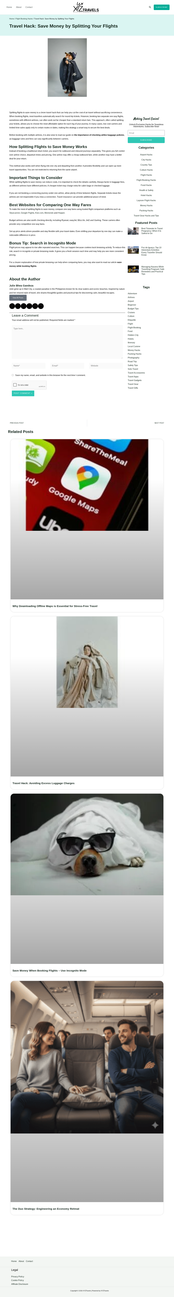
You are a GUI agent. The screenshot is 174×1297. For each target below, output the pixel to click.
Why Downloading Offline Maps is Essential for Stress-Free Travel (54, 606)
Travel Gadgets (135, 380)
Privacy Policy (17, 1277)
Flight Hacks (146, 175)
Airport (131, 301)
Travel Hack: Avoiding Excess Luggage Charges (43, 783)
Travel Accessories (136, 373)
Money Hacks (146, 205)
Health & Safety (146, 190)
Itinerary (131, 342)
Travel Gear (133, 384)
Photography (133, 358)
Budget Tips (133, 309)
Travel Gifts (133, 388)
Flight (130, 324)
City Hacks (146, 160)
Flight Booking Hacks (24, 19)
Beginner (132, 305)
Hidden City (133, 335)
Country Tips (146, 165)
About (18, 7)
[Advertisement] (39, 103)
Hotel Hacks (146, 195)
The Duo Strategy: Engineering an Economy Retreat (45, 1208)
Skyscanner (14, 213)
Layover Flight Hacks (146, 200)
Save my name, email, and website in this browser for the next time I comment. (50, 375)
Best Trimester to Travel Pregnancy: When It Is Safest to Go (152, 230)
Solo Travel (133, 369)
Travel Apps (133, 377)
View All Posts (18, 298)
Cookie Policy (17, 1280)
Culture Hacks (146, 170)
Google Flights (27, 213)
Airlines (131, 297)
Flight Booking (134, 328)
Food (130, 331)
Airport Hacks (146, 155)
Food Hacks (146, 185)
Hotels (131, 339)
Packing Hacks (146, 210)
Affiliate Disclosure (19, 1284)
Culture (131, 316)
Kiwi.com (39, 213)
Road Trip (132, 361)
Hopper (61, 213)
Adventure (132, 293)
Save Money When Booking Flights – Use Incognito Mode (49, 970)
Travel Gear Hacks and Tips (146, 216)
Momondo (48, 213)
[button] (150, 7)
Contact (28, 7)
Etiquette (132, 320)
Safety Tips (133, 365)
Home (9, 7)
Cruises (131, 312)
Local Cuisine (134, 346)
